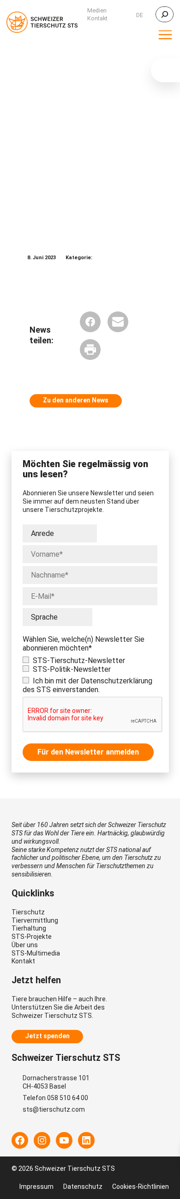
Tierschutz (28, 912)
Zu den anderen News (75, 400)
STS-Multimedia (36, 953)
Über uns (25, 945)
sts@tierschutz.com (54, 1109)
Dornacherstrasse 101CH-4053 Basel (56, 1082)
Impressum (36, 1186)
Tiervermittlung (35, 920)
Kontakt (23, 961)
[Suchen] (164, 14)
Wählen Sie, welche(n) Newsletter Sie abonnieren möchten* (83, 643)
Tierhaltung (29, 928)
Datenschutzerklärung (116, 680)
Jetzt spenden (47, 1036)
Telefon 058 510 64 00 (55, 1098)
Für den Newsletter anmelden (88, 752)
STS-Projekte (32, 936)
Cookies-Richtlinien (140, 1186)
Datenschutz (82, 1186)
